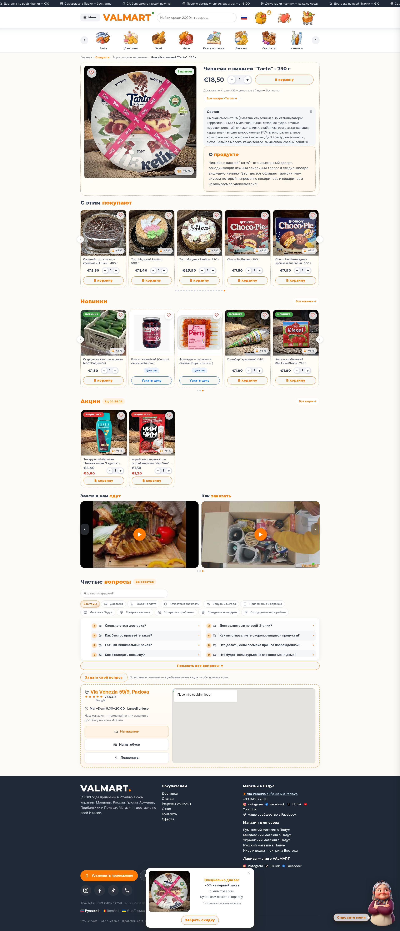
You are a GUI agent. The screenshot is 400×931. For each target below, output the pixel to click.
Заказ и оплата (146, 604)
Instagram (255, 804)
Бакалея (186, 48)
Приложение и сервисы (265, 604)
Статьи (168, 798)
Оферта (168, 819)
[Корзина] (308, 18)
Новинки (269, 48)
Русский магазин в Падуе (264, 845)
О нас (166, 809)
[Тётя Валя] (382, 903)
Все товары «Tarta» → (222, 98)
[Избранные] (285, 18)
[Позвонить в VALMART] (127, 890)
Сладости (213, 48)
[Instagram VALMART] (85, 890)
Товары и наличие (138, 612)
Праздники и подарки (222, 612)
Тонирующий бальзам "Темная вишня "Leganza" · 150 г (102, 461)
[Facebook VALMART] (99, 890)
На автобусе (129, 744)
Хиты (296, 48)
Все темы (90, 604)
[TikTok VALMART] (113, 890)
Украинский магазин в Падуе (267, 840)
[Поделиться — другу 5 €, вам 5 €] (184, 171)
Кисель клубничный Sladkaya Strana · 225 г (290, 361)
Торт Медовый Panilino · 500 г (147, 261)
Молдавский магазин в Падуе (267, 835)
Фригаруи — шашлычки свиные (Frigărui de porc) (196, 361)
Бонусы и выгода (224, 604)
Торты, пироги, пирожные (130, 57)
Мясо (131, 48)
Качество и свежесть (184, 604)
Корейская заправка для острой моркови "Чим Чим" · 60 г (151, 461)
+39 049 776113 (255, 799)
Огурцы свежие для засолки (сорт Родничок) (103, 361)
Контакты (170, 814)
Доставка (116, 604)
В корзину (284, 80)
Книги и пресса (158, 48)
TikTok (297, 804)
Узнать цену (151, 380)
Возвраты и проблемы (179, 612)
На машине (129, 731)
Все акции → (307, 401)
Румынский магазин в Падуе (266, 830)
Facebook (277, 804)
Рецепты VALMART (176, 804)
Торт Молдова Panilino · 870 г (199, 259)
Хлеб (103, 48)
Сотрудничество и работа (268, 612)
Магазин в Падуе (101, 612)
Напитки (241, 48)
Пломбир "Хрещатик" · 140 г (246, 359)
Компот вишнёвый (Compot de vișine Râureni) (150, 361)
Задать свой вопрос (104, 677)
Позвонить (130, 757)
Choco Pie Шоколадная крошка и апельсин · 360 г (293, 261)
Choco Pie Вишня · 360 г (243, 259)
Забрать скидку (200, 920)
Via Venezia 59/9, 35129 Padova (270, 794)
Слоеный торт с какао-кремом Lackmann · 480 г (100, 261)
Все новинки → (306, 301)
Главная (86, 57)
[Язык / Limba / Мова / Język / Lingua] (244, 17)
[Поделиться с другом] (117, 251)
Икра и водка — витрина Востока (270, 850)
